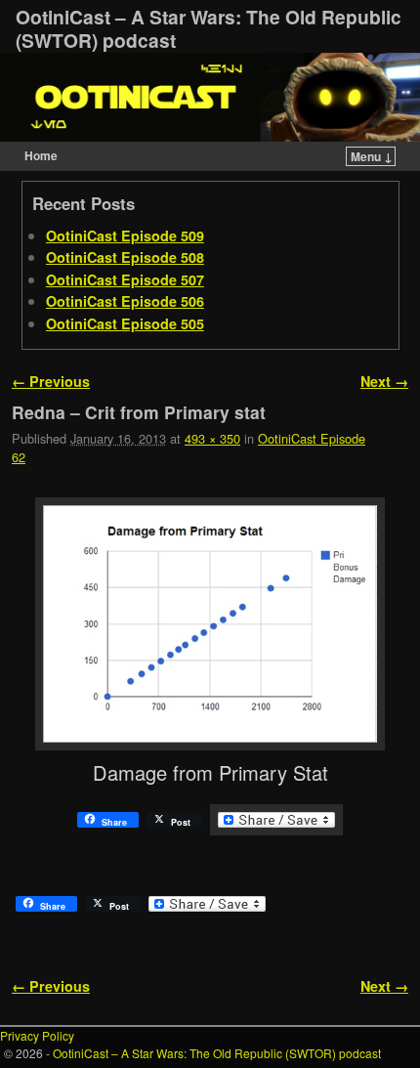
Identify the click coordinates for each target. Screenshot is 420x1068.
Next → (384, 381)
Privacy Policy (37, 1035)
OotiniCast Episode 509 (125, 235)
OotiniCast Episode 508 (125, 257)
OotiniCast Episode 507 (125, 279)
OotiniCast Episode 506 (125, 301)
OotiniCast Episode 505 (125, 323)
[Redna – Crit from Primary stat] (210, 623)
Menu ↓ (372, 156)
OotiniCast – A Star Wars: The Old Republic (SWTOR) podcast (208, 28)
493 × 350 (212, 438)
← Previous (51, 381)
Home (41, 155)
